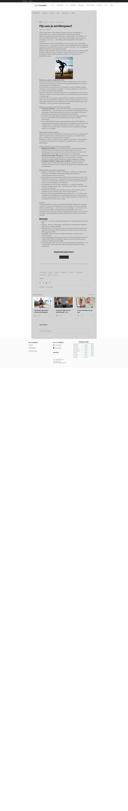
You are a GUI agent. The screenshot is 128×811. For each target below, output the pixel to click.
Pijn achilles (71, 272)
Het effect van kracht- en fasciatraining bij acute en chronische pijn (42, 311)
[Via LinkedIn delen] (46, 283)
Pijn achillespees (79, 272)
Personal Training (33, 351)
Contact (31, 345)
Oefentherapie (43, 272)
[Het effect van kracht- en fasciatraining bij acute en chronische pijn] (42, 302)
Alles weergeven (91, 294)
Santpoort (57, 272)
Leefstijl (73, 13)
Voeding (52, 13)
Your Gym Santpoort (58, 359)
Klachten (50, 272)
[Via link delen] (49, 283)
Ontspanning (65, 13)
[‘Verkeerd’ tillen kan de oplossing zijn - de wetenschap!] (64, 302)
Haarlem (50, 275)
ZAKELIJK (31, 1)
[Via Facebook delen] (40, 283)
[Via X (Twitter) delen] (43, 283)
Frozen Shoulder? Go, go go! (85, 311)
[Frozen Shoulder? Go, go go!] (85, 302)
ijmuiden (55, 275)
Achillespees (63, 272)
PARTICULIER (25, 1)
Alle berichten (36, 13)
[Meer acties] (88, 22)
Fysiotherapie (43, 275)
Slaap (58, 13)
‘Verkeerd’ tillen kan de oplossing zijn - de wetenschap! (63, 311)
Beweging (44, 13)
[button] (112, 5)
